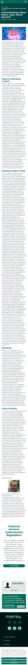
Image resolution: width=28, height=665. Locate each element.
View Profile (14, 590)
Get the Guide (14, 566)
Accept (14, 658)
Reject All (14, 660)
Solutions (7, 640)
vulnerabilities (5, 461)
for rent (22, 419)
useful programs (19, 194)
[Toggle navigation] (25, 1)
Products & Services (9, 637)
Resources (7, 644)
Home (2, 7)
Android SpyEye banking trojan (10, 108)
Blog (6, 7)
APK (19, 375)
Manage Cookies (14, 663)
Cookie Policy (6, 650)
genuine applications (7, 215)
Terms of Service (15, 650)
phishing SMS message (8, 227)
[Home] (2, 1)
